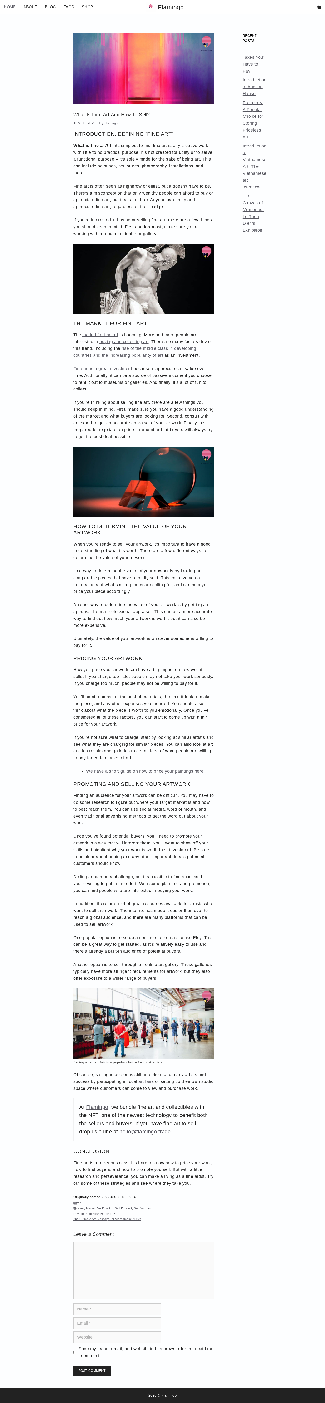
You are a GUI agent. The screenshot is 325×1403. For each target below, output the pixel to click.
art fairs (146, 1081)
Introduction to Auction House (254, 87)
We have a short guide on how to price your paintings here (145, 771)
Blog (50, 7)
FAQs (69, 7)
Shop (87, 7)
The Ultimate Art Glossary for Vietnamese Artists (107, 1219)
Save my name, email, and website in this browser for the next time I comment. (146, 1352)
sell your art (142, 1208)
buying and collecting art (124, 341)
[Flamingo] (151, 7)
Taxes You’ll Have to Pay (254, 64)
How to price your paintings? (94, 1214)
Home (10, 7)
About (30, 7)
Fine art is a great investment (102, 368)
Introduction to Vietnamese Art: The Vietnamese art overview (254, 167)
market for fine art (100, 334)
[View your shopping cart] (319, 7)
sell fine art (123, 1208)
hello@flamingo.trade (145, 1132)
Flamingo (171, 7)
